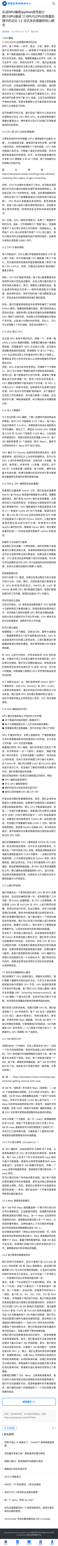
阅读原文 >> (29, 1401)
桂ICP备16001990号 (46, 1532)
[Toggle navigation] (54, 3)
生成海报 (10, 1428)
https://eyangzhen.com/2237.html (19, 1417)
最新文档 (34, 31)
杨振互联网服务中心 (34, 1535)
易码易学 (5, 31)
